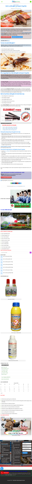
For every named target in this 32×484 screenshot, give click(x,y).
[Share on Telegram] (20, 183)
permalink (23, 186)
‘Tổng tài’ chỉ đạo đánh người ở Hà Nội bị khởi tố (9, 413)
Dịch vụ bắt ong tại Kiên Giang (8, 267)
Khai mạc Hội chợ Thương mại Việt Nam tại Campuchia (10, 406)
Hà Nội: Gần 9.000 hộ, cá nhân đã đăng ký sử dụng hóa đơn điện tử (12, 410)
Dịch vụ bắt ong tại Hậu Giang (8, 264)
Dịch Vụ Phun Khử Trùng (6, 238)
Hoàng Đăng (19, 8)
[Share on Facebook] (13, 183)
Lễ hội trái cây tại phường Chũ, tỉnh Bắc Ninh (9, 399)
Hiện (8, 40)
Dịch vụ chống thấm (16, 456)
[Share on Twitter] (14, 183)
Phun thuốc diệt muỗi (16, 449)
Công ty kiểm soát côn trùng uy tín (9, 129)
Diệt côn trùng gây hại (17, 451)
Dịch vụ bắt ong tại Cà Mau (7, 256)
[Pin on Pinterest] (17, 183)
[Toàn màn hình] (30, 229)
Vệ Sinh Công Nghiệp (5, 242)
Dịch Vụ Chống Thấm (5, 243)
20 (9, 389)
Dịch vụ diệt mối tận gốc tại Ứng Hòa (10, 127)
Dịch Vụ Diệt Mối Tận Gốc (6, 233)
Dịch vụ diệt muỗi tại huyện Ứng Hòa (10, 128)
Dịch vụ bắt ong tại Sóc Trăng (8, 261)
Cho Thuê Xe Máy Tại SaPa (6, 247)
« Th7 (1, 393)
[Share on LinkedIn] (19, 183)
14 (14, 388)
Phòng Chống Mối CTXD (5, 235)
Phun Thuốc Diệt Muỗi (5, 236)
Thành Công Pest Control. (21, 480)
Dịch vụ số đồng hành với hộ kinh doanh (8, 411)
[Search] (30, 1)
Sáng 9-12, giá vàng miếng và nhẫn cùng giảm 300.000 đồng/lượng (12, 405)
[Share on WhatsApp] (11, 183)
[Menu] (2, 1)
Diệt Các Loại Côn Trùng (5, 240)
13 (9, 388)
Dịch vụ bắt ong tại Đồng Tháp (8, 272)
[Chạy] (1, 229)
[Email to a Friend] (16, 183)
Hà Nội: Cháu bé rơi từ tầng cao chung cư (8, 403)
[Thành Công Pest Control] (16, 1)
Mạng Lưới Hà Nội (16, 186)
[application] (16, 221)
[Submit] (30, 252)
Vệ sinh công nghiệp (16, 452)
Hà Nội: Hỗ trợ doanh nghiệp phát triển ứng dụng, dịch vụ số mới (12, 408)
